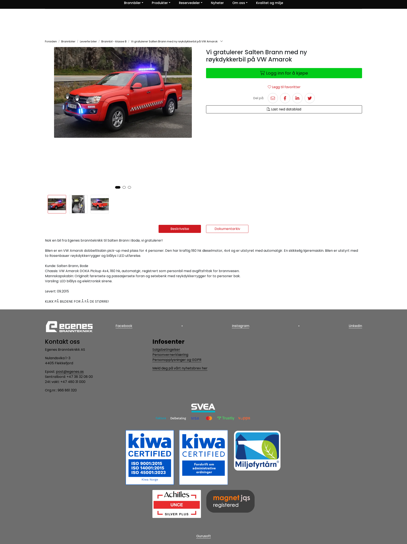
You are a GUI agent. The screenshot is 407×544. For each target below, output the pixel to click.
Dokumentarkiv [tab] (227, 228)
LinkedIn (355, 325)
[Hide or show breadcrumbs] (221, 41)
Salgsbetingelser (166, 349)
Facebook (124, 325)
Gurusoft (203, 536)
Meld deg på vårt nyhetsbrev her (180, 368)
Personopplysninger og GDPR (176, 359)
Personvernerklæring (170, 354)
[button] (117, 187)
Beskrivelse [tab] (179, 228)
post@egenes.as (70, 371)
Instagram (240, 325)
